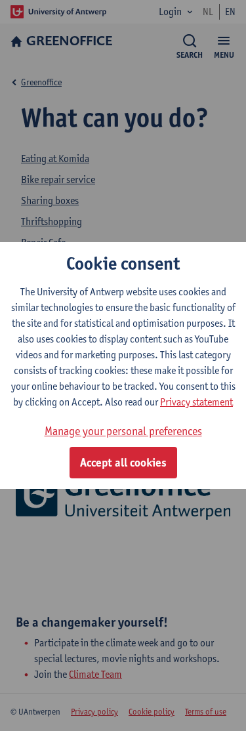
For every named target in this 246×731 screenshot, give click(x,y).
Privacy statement (196, 402)
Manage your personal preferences (123, 431)
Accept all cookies (123, 462)
